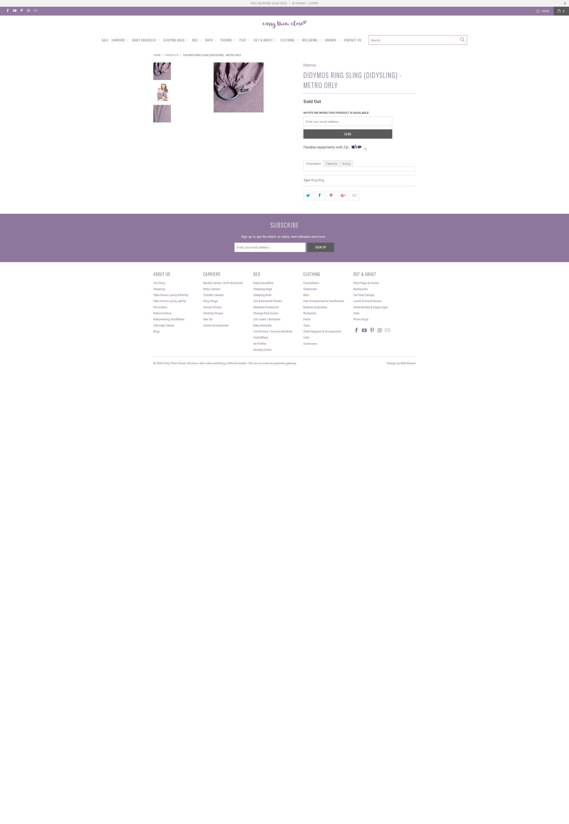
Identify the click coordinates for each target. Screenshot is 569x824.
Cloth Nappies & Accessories (322, 331)
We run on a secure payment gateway (272, 363)
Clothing (287, 40)
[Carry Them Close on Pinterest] (21, 11)
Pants (307, 319)
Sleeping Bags (174, 40)
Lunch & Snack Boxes (367, 301)
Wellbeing (310, 40)
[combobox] (418, 40)
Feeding (226, 40)
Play (243, 40)
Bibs (306, 295)
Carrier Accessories (215, 325)
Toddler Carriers (213, 295)
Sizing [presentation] (346, 163)
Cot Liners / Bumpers (266, 319)
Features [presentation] (331, 163)
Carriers (119, 40)
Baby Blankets (262, 325)
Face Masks (311, 283)
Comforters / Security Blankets (273, 331)
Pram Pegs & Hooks (366, 283)
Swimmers (310, 343)
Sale (105, 40)
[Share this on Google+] (343, 195)
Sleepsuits (310, 289)
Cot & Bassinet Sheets (267, 301)
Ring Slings (210, 301)
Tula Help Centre (163, 325)
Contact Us (352, 40)
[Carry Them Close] (284, 25)
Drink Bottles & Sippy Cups (370, 307)
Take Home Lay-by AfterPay (170, 295)
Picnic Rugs (360, 319)
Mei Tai (207, 319)
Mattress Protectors (266, 307)
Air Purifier (259, 343)
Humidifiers (260, 337)
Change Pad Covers (265, 313)
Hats (306, 337)
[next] (292, 122)
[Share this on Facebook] (320, 195)
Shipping (159, 289)
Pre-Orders (160, 307)
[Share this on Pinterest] (331, 195)
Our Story (159, 283)
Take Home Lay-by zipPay (169, 301)
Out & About (264, 40)
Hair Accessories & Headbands (323, 301)
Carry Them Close (174, 363)
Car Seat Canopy (364, 295)
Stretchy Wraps (213, 313)
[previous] (184, 122)
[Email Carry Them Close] (35, 11)
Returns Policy (162, 313)
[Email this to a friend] (354, 195)
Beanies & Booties (315, 307)
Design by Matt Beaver (401, 363)
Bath (209, 40)
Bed (195, 40)
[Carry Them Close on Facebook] (7, 11)
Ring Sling (317, 180)
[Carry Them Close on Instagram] (28, 11)
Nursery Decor (262, 349)
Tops (306, 325)
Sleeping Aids (262, 295)
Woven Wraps (212, 307)
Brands (331, 40)
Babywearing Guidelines (168, 319)
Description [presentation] (313, 163)
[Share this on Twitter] (308, 195)
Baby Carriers (211, 289)
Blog (156, 331)
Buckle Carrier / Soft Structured (223, 283)
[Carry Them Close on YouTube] (14, 11)
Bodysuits (309, 313)
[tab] (313, 163)
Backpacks (360, 289)
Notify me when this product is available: (336, 112)
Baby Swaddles (144, 40)
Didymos (309, 65)
